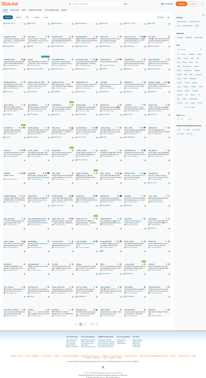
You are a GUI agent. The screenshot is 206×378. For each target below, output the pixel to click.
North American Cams (88, 340)
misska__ (31, 310)
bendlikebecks (129, 150)
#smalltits (45, 63)
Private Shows (121, 340)
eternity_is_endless (11, 310)
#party (130, 177)
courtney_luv (33, 287)
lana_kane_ (56, 128)
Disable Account (184, 356)
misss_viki (104, 37)
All (125, 4)
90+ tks (189, 134)
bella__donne (105, 173)
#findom (126, 223)
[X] (103, 368)
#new (154, 63)
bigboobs (192, 54)
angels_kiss (152, 105)
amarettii (152, 310)
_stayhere (128, 105)
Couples (36, 17)
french (200, 103)
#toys (126, 154)
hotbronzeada (57, 196)
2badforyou (104, 105)
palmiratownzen (10, 82)
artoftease (80, 196)
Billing (173, 356)
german (194, 82)
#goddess (127, 221)
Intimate (180, 37)
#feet (46, 266)
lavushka (103, 150)
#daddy (38, 266)
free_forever (9, 287)
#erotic (41, 86)
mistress (180, 95)
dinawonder (56, 150)
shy (186, 95)
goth (185, 78)
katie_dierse (8, 105)
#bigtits (37, 243)
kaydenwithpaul (10, 196)
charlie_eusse (129, 173)
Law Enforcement (130, 356)
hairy (191, 62)
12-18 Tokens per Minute (106, 341)
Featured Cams (137, 340)
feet (185, 74)
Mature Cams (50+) (72, 346)
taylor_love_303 (58, 219)
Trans (46, 17)
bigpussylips (193, 99)
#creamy (68, 245)
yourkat (151, 264)
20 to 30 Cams (70, 343)
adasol (30, 59)
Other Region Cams (87, 341)
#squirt (118, 39)
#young (21, 86)
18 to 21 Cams (70, 341)
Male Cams (136, 343)
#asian (41, 40)
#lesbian (162, 86)
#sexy (39, 200)
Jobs (104, 358)
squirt (199, 54)
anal (192, 58)
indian (201, 87)
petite (193, 103)
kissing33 (55, 310)
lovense (179, 103)
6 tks (178, 130)
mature (185, 58)
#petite (87, 86)
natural (187, 91)
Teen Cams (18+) (71, 340)
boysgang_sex (81, 310)
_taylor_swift (81, 150)
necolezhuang (81, 128)
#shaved (139, 291)
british (187, 82)
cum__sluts (152, 196)
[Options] (168, 17)
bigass (196, 66)
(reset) (182, 115)
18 (178, 54)
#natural (161, 63)
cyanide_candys (154, 82)
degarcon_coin (81, 219)
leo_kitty (151, 37)
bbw (178, 66)
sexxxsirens (152, 173)
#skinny (39, 63)
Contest (88, 358)
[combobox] (95, 4)
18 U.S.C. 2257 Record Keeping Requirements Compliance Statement (103, 373)
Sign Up (181, 4)
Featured (8, 17)
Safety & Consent (16, 356)
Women (18, 17)
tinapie (78, 264)
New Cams (120, 341)
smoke (185, 99)
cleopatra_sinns (10, 37)
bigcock (179, 82)
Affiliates (97, 358)
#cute (135, 86)
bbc (178, 99)
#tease (36, 86)
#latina (30, 200)
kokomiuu (7, 264)
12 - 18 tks (186, 130)
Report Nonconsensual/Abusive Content (153, 356)
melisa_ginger (33, 128)
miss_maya (56, 173)
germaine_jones (82, 59)
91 (92, 324)
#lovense (45, 40)
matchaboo (128, 287)
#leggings (138, 221)
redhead (195, 91)
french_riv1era (130, 37)
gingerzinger (81, 105)
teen (196, 62)
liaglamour (128, 82)
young (179, 74)
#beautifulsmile (134, 223)
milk (191, 74)
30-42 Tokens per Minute (106, 343)
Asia (178, 26)
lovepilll (127, 196)
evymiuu (7, 150)
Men (27, 17)
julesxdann (152, 219)
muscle (193, 95)
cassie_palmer (33, 150)
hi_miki (55, 264)
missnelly (127, 219)
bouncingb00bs (106, 241)
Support (57, 356)
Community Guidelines (71, 356)
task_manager (81, 241)
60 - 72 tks (180, 134)
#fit (35, 223)
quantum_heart (58, 82)
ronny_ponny (105, 128)
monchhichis (32, 105)
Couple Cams (137, 345)
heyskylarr (32, 173)
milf (197, 58)
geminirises (104, 196)
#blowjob (44, 223)
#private (22, 289)
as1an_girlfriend (58, 287)
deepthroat (188, 70)
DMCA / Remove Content (90, 356)
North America (182, 21)
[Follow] (24, 24)
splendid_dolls (9, 59)
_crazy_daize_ (129, 264)
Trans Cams (136, 346)
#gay (166, 198)
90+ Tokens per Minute (105, 346)
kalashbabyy (32, 241)
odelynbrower (57, 37)
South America (194, 21)
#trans (134, 175)
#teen (167, 40)
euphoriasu (152, 128)
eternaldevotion (58, 59)
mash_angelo (9, 241)
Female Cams (137, 341)
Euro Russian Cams (87, 343)
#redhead (118, 200)
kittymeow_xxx (82, 82)
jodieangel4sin (105, 219)
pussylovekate (33, 264)
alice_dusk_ (128, 128)
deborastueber (154, 59)
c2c (199, 95)
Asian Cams (84, 345)
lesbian (186, 87)
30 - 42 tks (196, 130)
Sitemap (112, 358)
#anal (11, 154)
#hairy (58, 63)
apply (190, 119)
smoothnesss (129, 59)
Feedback (105, 356)
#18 (157, 63)
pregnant (198, 74)
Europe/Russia (187, 26)
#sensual (44, 200)
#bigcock (139, 175)
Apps (194, 356)
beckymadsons (81, 37)
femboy (193, 87)
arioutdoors (8, 128)
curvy (179, 87)
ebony (184, 54)
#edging (159, 200)
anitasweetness (154, 287)
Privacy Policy (47, 356)
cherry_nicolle (81, 287)
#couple (150, 177)
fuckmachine (187, 66)
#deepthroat (135, 154)
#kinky (45, 109)
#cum (101, 40)
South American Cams (88, 346)
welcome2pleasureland (37, 219)
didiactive (152, 241)
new (178, 62)
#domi (63, 175)
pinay (179, 78)
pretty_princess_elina (36, 82)
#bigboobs (64, 63)
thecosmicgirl (129, 310)
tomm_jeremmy (82, 173)
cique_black (32, 196)
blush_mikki (129, 241)
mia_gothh (152, 150)
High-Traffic (199, 37)
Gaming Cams (121, 343)
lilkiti (102, 264)
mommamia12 (105, 59)
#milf (142, 152)
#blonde (22, 152)
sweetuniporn (105, 287)
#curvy (78, 245)
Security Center (116, 356)
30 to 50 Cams (70, 345)
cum (186, 103)
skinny (179, 70)
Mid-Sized (189, 37)
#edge (155, 200)
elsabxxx (7, 173)
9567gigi (103, 82)
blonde (179, 91)
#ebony (69, 63)
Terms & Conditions (32, 356)
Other (197, 26)
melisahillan (56, 105)
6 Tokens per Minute (104, 340)
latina (184, 62)
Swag (119, 358)
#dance (33, 177)
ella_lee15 (32, 37)
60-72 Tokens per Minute (106, 345)
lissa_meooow (9, 219)
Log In (193, 4)
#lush (93, 198)
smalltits (197, 70)
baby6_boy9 (104, 310)
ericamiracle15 (57, 241)
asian (178, 58)
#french (139, 39)
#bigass (166, 63)
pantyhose (193, 78)
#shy (44, 86)
